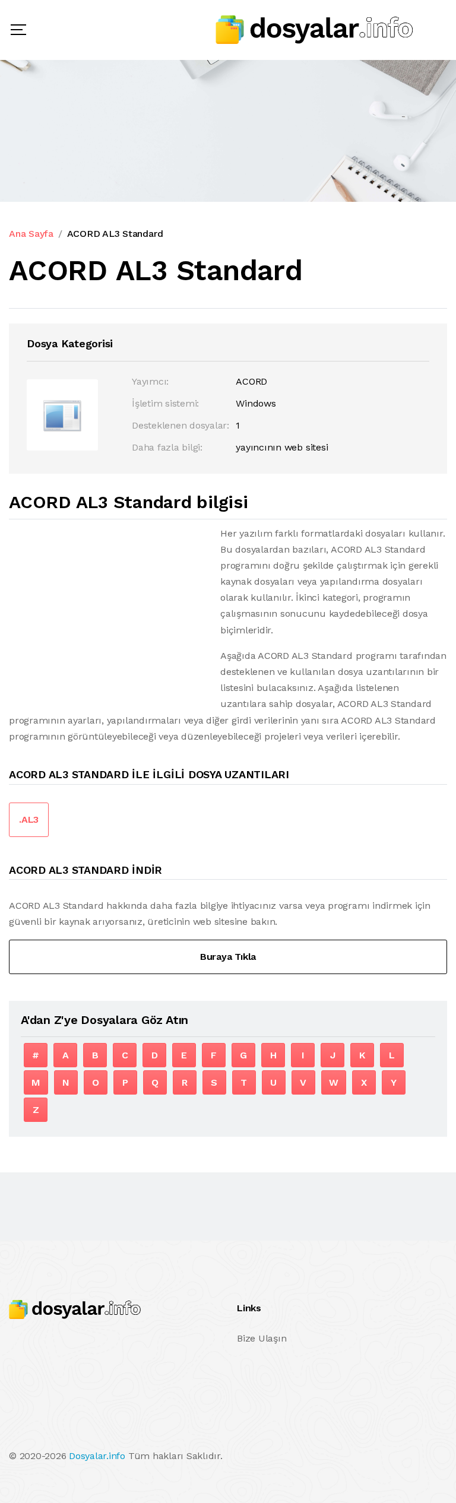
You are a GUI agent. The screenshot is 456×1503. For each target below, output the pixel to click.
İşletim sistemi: (165, 403)
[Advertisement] (108, 608)
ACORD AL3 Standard (115, 233)
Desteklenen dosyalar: (180, 425)
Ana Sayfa (31, 233)
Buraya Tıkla (228, 956)
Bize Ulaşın (261, 1338)
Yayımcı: (150, 381)
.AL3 (29, 819)
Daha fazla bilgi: (167, 447)
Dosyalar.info (97, 1455)
